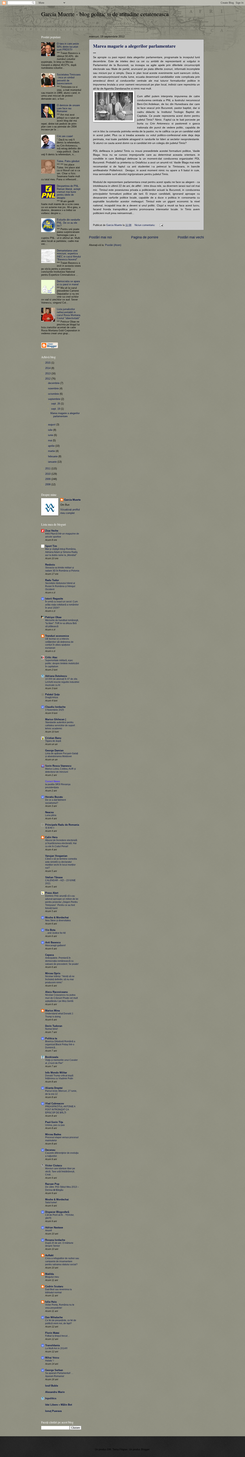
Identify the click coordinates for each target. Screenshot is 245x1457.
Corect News (52, 781)
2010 (48, 473)
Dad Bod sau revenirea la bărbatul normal (58, 1291)
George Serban (54, 1370)
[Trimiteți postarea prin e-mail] (161, 225)
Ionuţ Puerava (53, 1411)
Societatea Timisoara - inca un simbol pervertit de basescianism (68, 79)
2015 (48, 362)
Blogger (145, 1449)
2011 (48, 468)
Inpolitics (50, 1398)
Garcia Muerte (72, 499)
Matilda (49, 1274)
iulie (50, 429)
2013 (48, 373)
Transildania (52, 1345)
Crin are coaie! (65, 136)
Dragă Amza (51, 697)
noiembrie (54, 388)
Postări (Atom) (113, 245)
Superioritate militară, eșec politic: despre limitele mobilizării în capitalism (62, 663)
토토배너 (49, 827)
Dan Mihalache (54, 1317)
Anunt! (48, 1230)
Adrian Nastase (54, 1227)
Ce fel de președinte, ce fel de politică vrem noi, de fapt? (60, 1322)
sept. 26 (56, 403)
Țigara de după (53, 741)
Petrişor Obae (53, 617)
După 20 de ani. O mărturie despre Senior (59, 1244)
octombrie (54, 393)
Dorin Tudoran (53, 1026)
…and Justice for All (55, 933)
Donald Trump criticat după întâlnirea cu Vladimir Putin (59, 1077)
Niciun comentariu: (145, 225)
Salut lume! (51, 1202)
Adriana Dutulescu (56, 676)
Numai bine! (51, 1029)
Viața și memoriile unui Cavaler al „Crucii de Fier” (61, 1061)
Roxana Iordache (55, 1240)
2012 (48, 378)
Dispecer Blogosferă (57, 1212)
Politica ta (51, 1038)
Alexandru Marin (55, 1392)
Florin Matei (52, 1332)
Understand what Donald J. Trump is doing (59, 1015)
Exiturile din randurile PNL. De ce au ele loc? (68, 222)
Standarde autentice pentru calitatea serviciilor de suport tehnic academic (60, 725)
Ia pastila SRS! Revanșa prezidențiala (57, 786)
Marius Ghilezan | (55, 719)
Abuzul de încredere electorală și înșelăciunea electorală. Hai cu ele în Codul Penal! (61, 843)
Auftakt (49, 1255)
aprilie (51, 445)
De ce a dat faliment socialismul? (55, 801)
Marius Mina (52, 1010)
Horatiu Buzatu (54, 796)
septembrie (54, 399)
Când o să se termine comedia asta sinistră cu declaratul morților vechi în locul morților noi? (61, 863)
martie (52, 451)
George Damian (54, 750)
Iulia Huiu (51, 1301)
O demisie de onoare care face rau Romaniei (68, 108)
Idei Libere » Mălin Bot (58, 1404)
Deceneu (50, 1150)
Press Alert (51, 892)
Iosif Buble (51, 1385)
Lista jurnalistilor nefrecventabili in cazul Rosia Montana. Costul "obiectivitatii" (69, 313)
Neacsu (49, 812)
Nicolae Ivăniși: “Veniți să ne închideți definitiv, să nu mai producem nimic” (59, 979)
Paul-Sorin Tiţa (54, 1122)
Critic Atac (51, 657)
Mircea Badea (53, 1134)
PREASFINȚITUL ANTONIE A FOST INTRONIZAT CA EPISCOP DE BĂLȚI (60, 1109)
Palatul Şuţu (52, 694)
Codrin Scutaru (54, 1286)
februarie (53, 456)
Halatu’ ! (49, 1360)
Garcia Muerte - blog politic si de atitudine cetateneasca (105, 14)
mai (50, 440)
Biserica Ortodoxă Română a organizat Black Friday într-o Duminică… (60, 1044)
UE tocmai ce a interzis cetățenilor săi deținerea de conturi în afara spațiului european (59, 643)
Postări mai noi (100, 237)
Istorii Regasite (54, 598)
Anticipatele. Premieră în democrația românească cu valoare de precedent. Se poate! (61, 961)
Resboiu (50, 564)
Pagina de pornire (144, 237)
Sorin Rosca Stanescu (58, 765)
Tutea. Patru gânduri (68, 161)
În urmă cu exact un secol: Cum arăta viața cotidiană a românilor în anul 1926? (62, 604)
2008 (48, 484)
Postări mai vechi (191, 237)
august (52, 424)
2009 (48, 479)
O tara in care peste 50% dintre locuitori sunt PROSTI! (68, 46)
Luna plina (50, 815)
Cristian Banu (53, 738)
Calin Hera (51, 837)
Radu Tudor (52, 580)
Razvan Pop (52, 1183)
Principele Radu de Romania (62, 824)
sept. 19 (56, 408)
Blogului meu (52, 1277)
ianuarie (52, 461)
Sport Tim (51, 546)
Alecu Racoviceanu (56, 992)
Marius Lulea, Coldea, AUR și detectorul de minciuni (60, 770)
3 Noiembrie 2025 (54, 710)
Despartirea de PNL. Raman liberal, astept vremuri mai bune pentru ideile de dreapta (68, 191)
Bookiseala (51, 1057)
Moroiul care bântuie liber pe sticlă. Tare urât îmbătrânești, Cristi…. (60, 1171)
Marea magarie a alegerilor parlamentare (134, 45)
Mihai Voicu (52, 1357)
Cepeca (49, 954)
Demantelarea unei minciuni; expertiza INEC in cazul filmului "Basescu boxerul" (69, 255)
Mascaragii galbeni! (55, 945)
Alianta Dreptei (54, 1088)
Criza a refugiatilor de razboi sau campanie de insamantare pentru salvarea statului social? (62, 1261)
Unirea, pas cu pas (55, 1125)
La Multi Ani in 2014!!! (56, 1348)
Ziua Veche (51, 530)
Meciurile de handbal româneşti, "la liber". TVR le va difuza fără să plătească (62, 623)
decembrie (54, 383)
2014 (48, 368)
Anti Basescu (53, 942)
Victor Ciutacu (53, 1165)
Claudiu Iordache (55, 706)
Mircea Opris (52, 973)
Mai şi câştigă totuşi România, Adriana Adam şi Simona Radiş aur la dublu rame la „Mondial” (61, 552)
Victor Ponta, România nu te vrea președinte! (59, 1306)
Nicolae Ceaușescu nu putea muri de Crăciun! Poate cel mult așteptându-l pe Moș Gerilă (61, 998)
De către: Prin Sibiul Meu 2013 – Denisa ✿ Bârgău (62, 1188)
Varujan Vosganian (56, 855)
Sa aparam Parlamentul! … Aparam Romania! (59, 1375)
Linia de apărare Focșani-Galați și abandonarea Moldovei (61, 755)
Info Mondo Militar (56, 1072)
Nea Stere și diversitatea (58, 920)
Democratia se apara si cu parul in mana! (68, 283)
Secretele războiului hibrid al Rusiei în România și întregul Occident (60, 586)
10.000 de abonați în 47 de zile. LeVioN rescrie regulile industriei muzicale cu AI (62, 682)
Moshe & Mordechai (57, 917)
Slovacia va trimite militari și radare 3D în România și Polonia (62, 569)
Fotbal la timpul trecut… (57, 1336)
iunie (51, 435)
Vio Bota (50, 930)
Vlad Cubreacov (54, 1103)
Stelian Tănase (54, 877)
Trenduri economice (57, 635)
